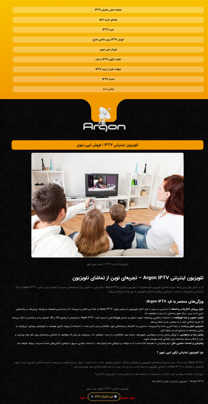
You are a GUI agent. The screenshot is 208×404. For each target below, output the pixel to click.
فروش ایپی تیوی (108, 34)
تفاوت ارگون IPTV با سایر (108, 41)
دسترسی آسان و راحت (192, 296)
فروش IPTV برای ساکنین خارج (108, 27)
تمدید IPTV (108, 55)
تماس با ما (108, 62)
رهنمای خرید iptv (108, 14)
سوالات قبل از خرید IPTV (108, 48)
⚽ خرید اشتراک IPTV (106, 397)
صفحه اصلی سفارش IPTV (108, 7)
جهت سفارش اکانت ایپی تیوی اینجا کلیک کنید (107, 367)
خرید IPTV (108, 20)
